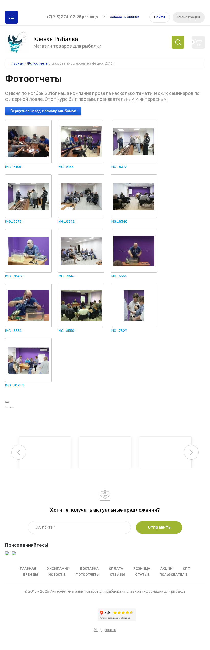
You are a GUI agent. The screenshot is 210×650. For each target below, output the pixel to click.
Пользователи (173, 574)
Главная (28, 569)
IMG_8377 (119, 167)
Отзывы (117, 574)
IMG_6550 (66, 331)
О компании (57, 569)
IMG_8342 (66, 221)
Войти (159, 17)
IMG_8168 (13, 167)
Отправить (159, 527)
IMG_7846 (66, 276)
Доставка (89, 569)
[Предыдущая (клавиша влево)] (7, 407)
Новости (56, 574)
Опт (186, 569)
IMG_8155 (66, 167)
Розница (141, 569)
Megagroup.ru (105, 630)
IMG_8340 (119, 221)
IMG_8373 (13, 221)
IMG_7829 (119, 331)
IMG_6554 (13, 331)
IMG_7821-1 (14, 385)
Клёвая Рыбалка (55, 39)
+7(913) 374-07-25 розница (72, 17)
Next (191, 452)
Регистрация (188, 17)
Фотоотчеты (87, 574)
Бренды (30, 574)
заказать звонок (124, 17)
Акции (166, 569)
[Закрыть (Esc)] (7, 402)
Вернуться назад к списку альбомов (43, 111)
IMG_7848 (13, 276)
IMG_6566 (119, 276)
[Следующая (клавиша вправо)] (12, 407)
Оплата (116, 569)
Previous (19, 452)
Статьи (142, 574)
